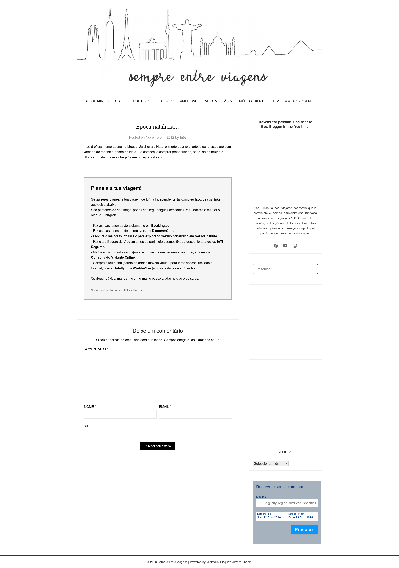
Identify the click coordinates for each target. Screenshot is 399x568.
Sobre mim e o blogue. (105, 100)
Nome (90, 406)
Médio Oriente (252, 100)
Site (87, 426)
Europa (165, 100)
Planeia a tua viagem (292, 100)
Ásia (228, 100)
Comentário (96, 348)
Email (165, 406)
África (211, 100)
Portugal (142, 100)
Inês (183, 137)
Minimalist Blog (216, 562)
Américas (188, 100)
